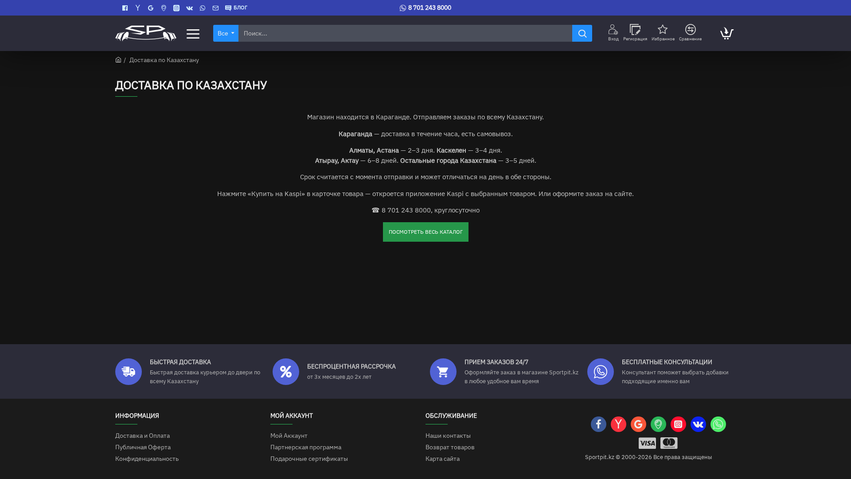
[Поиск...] (582, 33)
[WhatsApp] (203, 8)
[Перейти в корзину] (726, 33)
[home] (118, 59)
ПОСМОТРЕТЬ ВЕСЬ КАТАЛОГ (426, 231)
